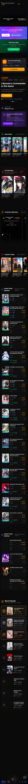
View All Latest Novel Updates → (19, 289)
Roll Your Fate (14, 49)
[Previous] (2, 11)
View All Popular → (21, 254)
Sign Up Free (9, 123)
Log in (15, 123)
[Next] (25, 11)
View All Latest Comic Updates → (20, 534)
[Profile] (25, 782)
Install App (14, 69)
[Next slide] (25, 89)
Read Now (7, 95)
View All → (23, 212)
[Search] (19, 782)
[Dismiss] (24, 60)
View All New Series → (20, 134)
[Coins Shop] (8, 781)
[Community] (22, 781)
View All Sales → (22, 172)
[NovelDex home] (14, 780)
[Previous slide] (2, 89)
